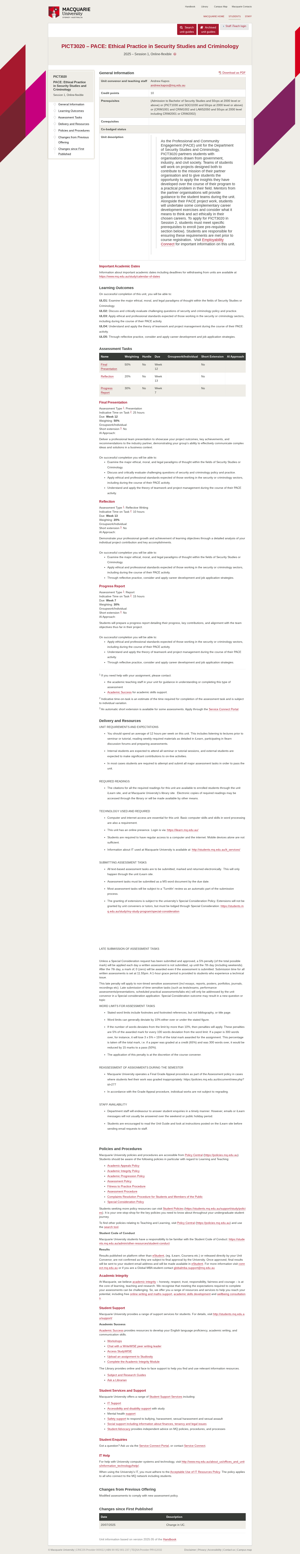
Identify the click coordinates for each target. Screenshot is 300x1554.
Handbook (190, 6)
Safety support (116, 1418)
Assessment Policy (119, 1181)
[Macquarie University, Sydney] (70, 12)
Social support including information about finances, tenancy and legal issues (157, 1423)
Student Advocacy (118, 1429)
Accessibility (214, 1549)
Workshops (114, 1341)
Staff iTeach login (236, 26)
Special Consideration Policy (125, 1201)
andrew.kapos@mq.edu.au (168, 85)
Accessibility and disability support (129, 1408)
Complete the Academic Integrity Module (133, 1361)
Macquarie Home (213, 16)
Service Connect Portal (223, 709)
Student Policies (173, 1208)
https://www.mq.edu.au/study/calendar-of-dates (129, 276)
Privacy (202, 1549)
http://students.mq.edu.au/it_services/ (216, 849)
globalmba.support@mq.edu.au (194, 1267)
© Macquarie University (61, 1549)
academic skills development (192, 1294)
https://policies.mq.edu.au (221, 1155)
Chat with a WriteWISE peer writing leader (134, 1346)
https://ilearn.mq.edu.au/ (182, 830)
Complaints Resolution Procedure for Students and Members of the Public (155, 1196)
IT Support (114, 1403)
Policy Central (194, 1155)
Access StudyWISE (119, 1351)
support (131, 1413)
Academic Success (119, 692)
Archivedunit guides (208, 29)
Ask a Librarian (117, 1380)
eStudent (158, 1255)
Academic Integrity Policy (123, 1171)
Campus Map (220, 6)
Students (235, 16)
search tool (111, 1227)
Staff (248, 16)
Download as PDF (234, 72)
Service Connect (194, 1445)
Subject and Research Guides (126, 1375)
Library (204, 6)
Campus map (244, 1549)
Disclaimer (190, 1549)
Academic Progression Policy (126, 1176)
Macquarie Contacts (242, 6)
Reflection (107, 376)
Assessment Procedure (122, 1191)
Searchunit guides (187, 29)
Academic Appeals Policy (123, 1165)
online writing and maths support (151, 1294)
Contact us (229, 1549)
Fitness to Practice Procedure (126, 1186)
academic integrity (144, 1281)
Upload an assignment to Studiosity (130, 1356)
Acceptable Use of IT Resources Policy (195, 1471)
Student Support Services (165, 1396)
